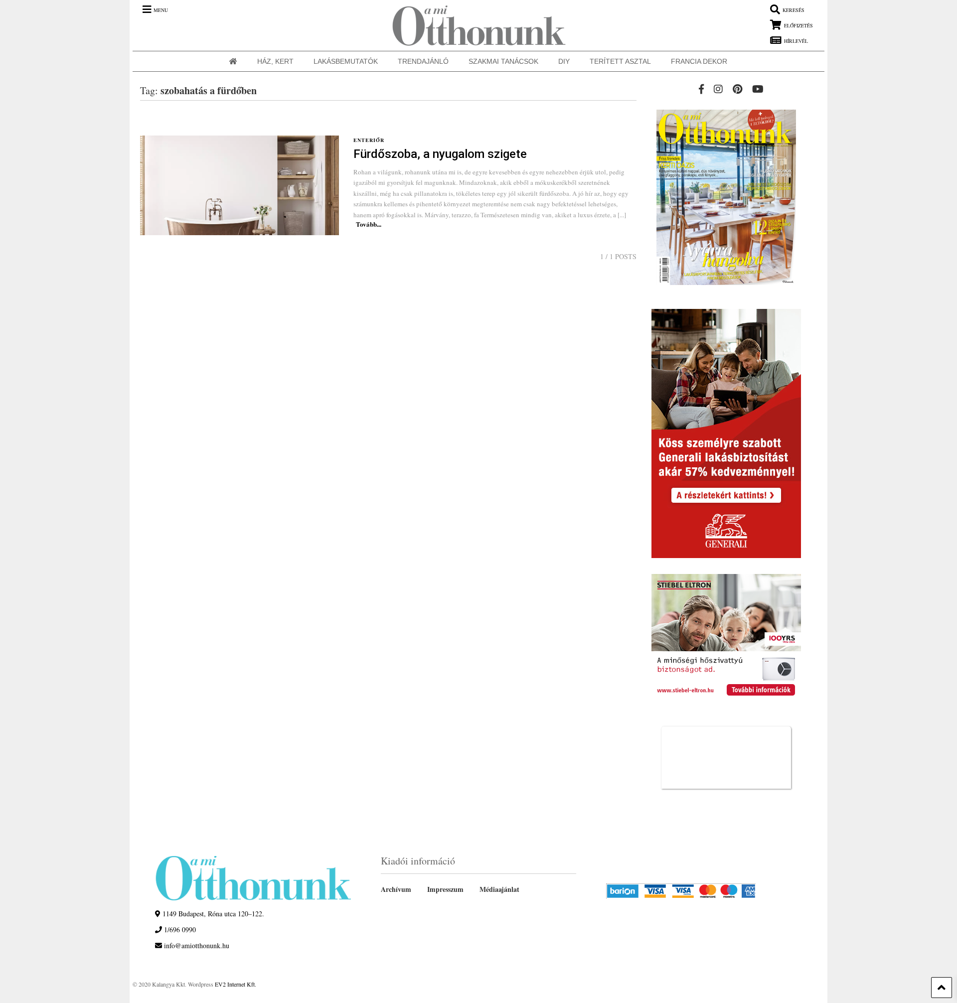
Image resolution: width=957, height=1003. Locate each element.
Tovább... (368, 224)
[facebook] (701, 89)
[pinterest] (737, 89)
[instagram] (718, 89)
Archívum (396, 889)
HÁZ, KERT (275, 61)
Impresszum (445, 889)
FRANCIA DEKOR (699, 61)
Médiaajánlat (499, 889)
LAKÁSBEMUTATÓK (346, 61)
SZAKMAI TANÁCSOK (503, 61)
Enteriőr (368, 140)
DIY (564, 61)
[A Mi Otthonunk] (474, 25)
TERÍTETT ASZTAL (620, 61)
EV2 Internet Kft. (235, 984)
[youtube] (758, 89)
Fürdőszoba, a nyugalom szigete (440, 154)
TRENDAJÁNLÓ (423, 61)
